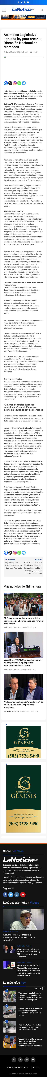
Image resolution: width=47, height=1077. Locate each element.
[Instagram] (15, 83)
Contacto (35, 1067)
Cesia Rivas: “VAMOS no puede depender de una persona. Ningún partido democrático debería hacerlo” (23, 663)
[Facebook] (6, 83)
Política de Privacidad (17, 1067)
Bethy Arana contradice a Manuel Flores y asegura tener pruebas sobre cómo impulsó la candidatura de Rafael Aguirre (28, 970)
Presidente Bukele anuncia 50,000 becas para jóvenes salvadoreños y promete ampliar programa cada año (30, 1042)
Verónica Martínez (13, 711)
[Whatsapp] (19, 83)
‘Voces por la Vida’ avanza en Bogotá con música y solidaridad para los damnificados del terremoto (30, 1027)
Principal (15, 931)
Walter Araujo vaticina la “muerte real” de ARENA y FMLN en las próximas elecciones (23, 705)
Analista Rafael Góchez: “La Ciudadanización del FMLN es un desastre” (19, 937)
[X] (10, 83)
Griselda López (11, 627)
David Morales (11, 52)
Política (28, 946)
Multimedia (7, 931)
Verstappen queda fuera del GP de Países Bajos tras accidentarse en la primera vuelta (30, 996)
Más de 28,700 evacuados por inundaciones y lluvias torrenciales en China (29, 1011)
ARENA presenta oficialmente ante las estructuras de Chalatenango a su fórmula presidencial (23, 621)
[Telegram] (24, 83)
